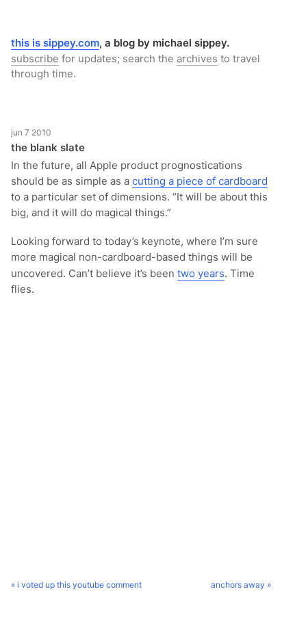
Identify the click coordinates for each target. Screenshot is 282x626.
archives (197, 58)
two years (201, 273)
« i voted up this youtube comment (76, 584)
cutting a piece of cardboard (200, 180)
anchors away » (241, 584)
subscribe (35, 58)
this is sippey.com (55, 42)
